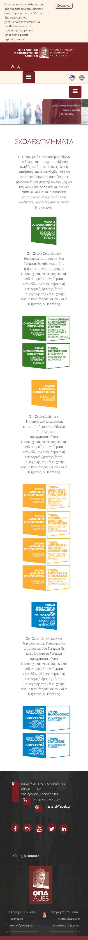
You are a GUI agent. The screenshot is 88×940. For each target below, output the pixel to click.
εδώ (23, 39)
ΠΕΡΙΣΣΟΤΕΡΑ (67, 116)
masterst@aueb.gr (57, 806)
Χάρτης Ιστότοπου (26, 855)
